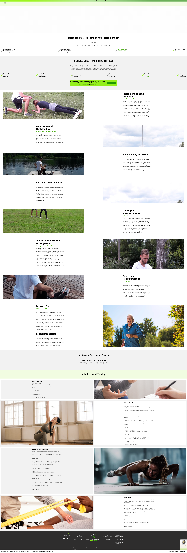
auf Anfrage (129, 442)
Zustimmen (182, 551)
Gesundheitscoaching (122, 49)
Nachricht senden (79, 540)
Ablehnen (176, 551)
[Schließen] (185, 551)
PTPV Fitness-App (147, 76)
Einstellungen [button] (171, 551)
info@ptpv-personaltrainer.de (79, 539)
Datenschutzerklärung (51, 551)
